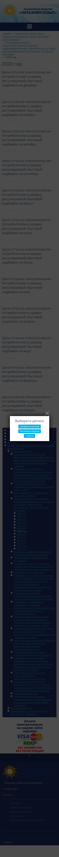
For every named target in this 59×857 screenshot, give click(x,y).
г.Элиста (29, 436)
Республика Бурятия (29, 431)
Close (47, 413)
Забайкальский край (29, 426)
